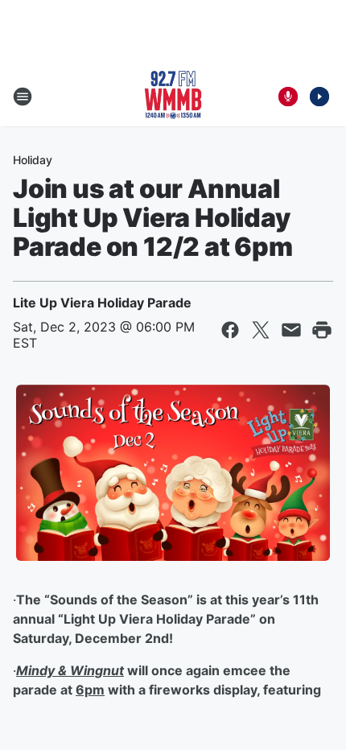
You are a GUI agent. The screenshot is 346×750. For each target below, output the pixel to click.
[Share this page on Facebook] (230, 330)
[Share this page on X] (260, 330)
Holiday (32, 160)
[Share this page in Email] (291, 330)
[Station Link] (173, 96)
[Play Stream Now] (319, 96)
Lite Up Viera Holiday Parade (102, 303)
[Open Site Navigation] (22, 96)
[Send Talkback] (288, 96)
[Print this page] (322, 330)
